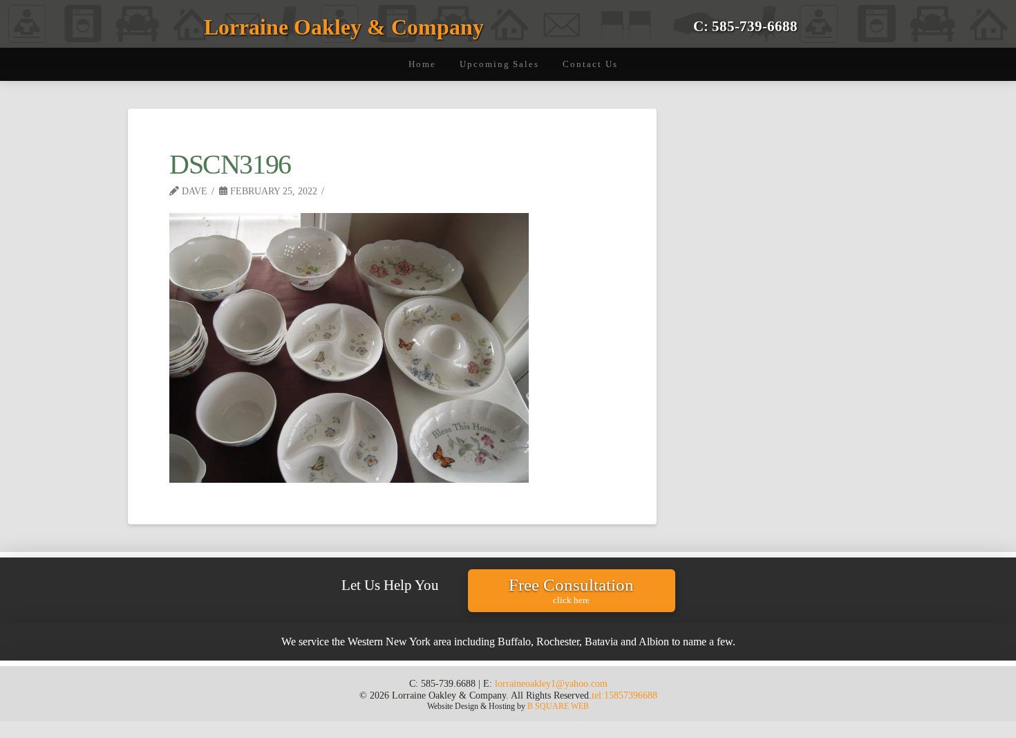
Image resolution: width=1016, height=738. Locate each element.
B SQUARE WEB (558, 706)
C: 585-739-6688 (745, 26)
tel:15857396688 (624, 695)
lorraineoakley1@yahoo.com (551, 683)
